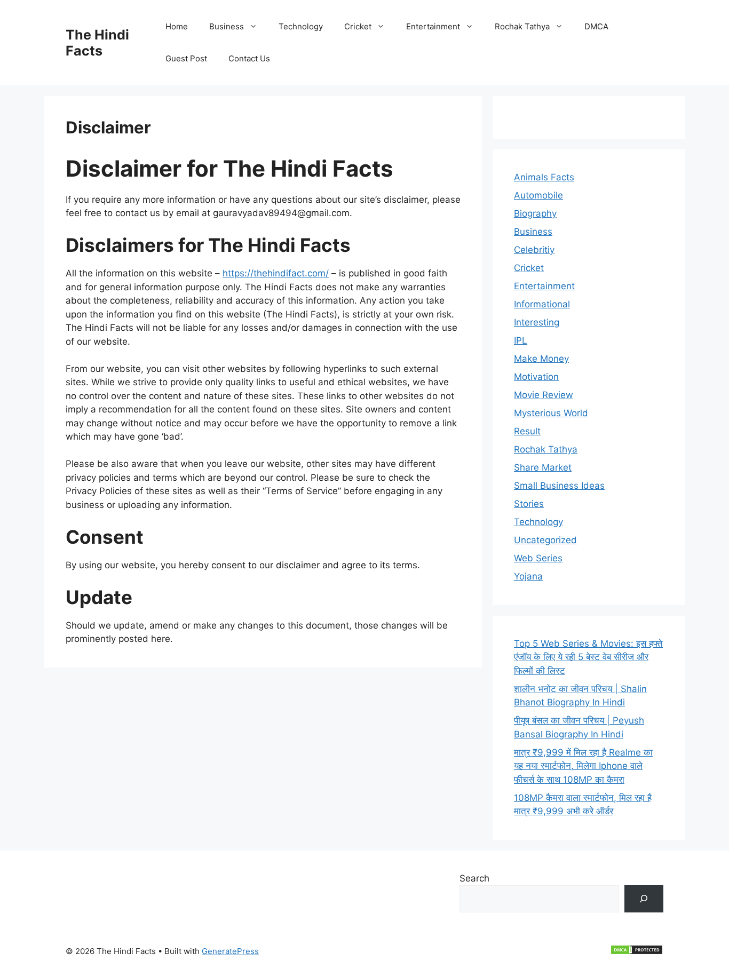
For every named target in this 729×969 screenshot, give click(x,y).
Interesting (536, 322)
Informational (542, 304)
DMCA (596, 26)
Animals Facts (544, 177)
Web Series (538, 558)
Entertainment (433, 26)
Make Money (541, 358)
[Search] (643, 898)
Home (176, 26)
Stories (529, 503)
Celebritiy (534, 249)
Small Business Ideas (559, 485)
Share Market (543, 467)
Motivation (536, 376)
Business (226, 26)
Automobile (538, 195)
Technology (301, 26)
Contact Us (249, 58)
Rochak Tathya (522, 26)
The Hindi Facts (97, 43)
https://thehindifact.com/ (276, 273)
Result (527, 431)
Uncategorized (545, 540)
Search (474, 878)
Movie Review (543, 395)
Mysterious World (551, 413)
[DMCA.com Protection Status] (636, 952)
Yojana (528, 576)
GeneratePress (230, 951)
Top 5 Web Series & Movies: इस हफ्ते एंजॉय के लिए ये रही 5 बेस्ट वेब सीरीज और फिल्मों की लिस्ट (588, 657)
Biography (535, 213)
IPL (520, 340)
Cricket (357, 26)
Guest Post (186, 58)
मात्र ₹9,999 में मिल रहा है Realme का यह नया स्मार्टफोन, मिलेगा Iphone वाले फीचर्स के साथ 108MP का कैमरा (583, 766)
